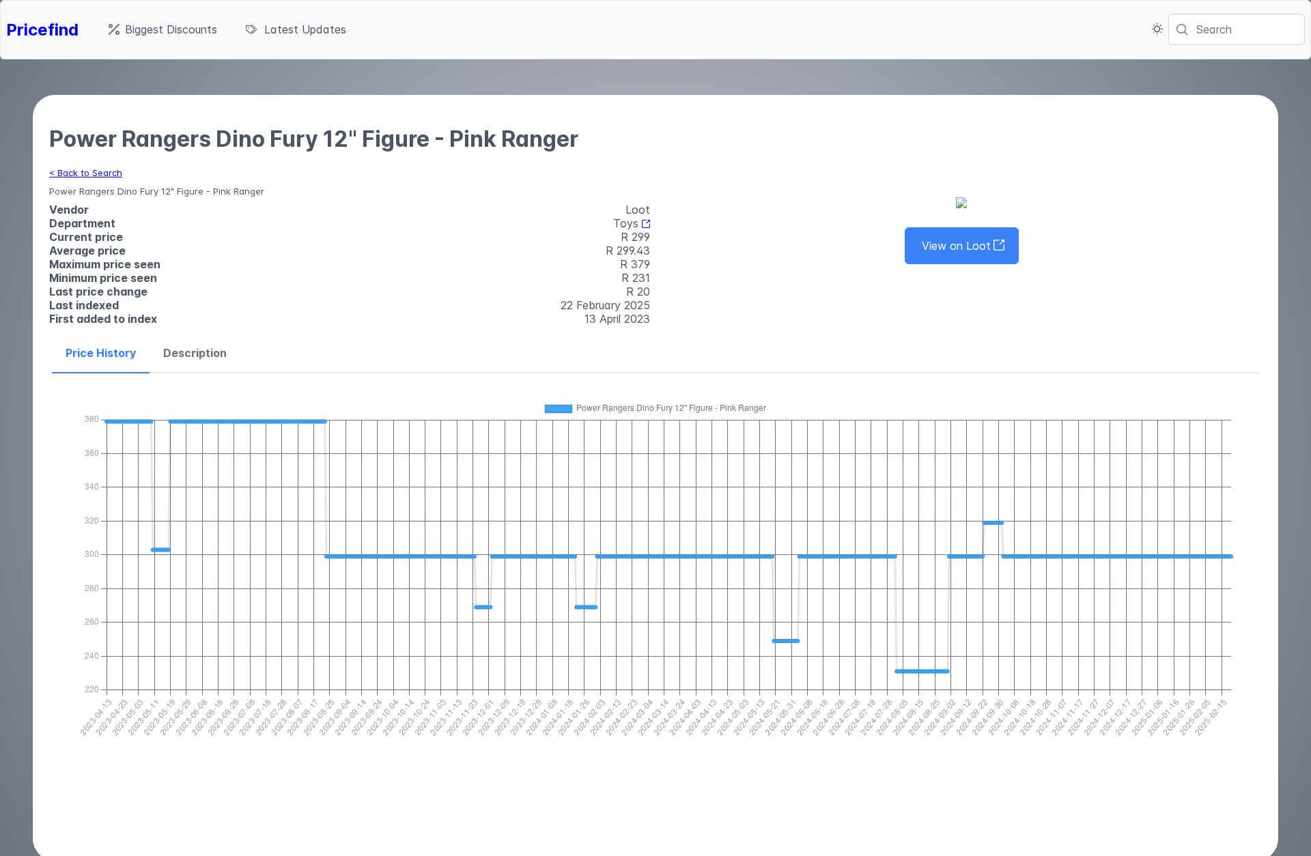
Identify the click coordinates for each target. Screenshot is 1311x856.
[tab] (101, 353)
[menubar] (227, 29)
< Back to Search (85, 172)
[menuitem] (163, 29)
